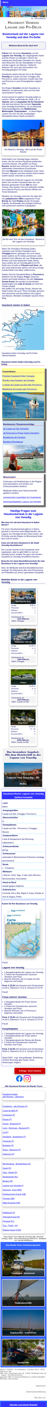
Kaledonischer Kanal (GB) (14, 1194)
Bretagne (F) (8, 1145)
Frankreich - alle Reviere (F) (15, 1106)
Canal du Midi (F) (10, 1111)
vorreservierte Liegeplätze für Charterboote (22, 497)
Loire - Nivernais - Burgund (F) (16, 1128)
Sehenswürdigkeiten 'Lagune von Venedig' (22, 502)
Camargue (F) (9, 1115)
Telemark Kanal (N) (11, 1217)
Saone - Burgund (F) (12, 1124)
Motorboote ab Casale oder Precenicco (19, 389)
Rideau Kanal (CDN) (12, 1230)
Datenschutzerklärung (36, 1392)
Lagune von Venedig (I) (13, 1186)
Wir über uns (40, 1398)
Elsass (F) (7, 1119)
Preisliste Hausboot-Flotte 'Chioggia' (18, 376)
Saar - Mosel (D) (10, 1172)
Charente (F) (8, 1141)
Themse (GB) (9, 1199)
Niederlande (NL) (10, 1177)
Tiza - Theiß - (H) (10, 1226)
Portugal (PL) (8, 1221)
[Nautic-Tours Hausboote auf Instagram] (27, 1078)
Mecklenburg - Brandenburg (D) (17, 1164)
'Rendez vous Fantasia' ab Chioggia (18, 380)
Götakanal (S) (9, 1213)
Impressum (41, 1386)
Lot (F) (5, 1132)
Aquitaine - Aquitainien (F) (14, 1137)
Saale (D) (7, 1168)
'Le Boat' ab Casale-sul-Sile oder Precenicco (22, 385)
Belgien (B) (8, 1181)
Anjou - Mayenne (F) (12, 1150)
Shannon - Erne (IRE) (12, 1190)
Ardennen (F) (8, 1154)
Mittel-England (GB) (11, 1203)
